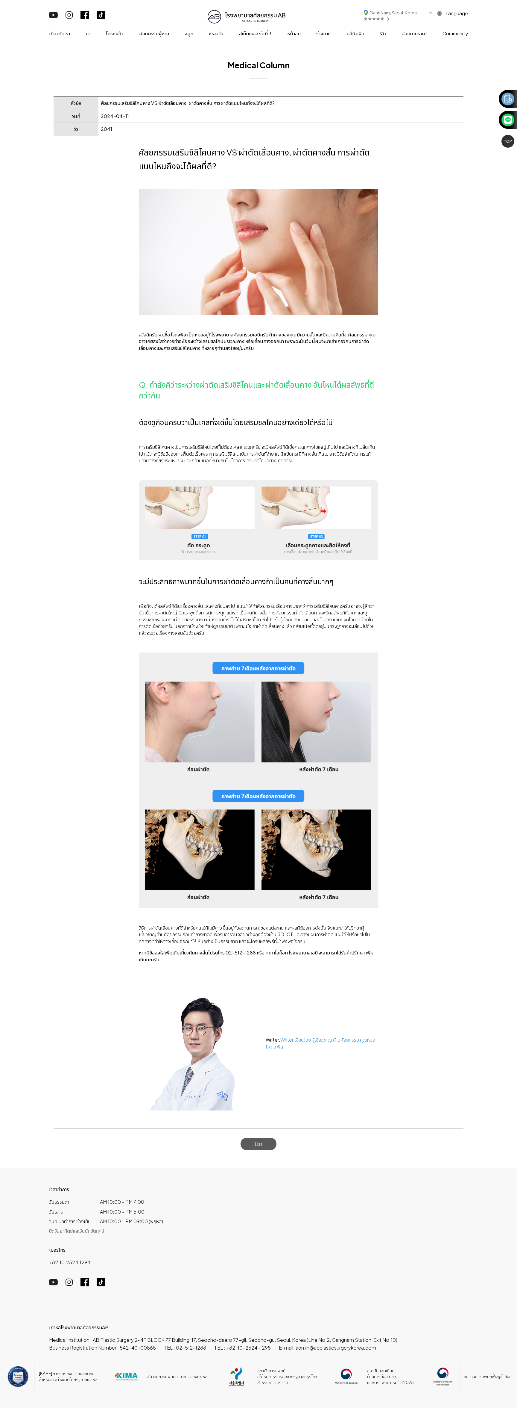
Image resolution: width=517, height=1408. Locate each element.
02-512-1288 (191, 1347)
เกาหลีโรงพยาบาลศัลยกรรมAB (79, 1327)
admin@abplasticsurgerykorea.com (336, 1347)
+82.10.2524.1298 (69, 1262)
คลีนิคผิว (355, 33)
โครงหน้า (114, 33)
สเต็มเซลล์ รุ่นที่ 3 (255, 33)
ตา (88, 33)
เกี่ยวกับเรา (59, 33)
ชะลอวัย (216, 33)
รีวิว (383, 33)
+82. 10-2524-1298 (248, 1347)
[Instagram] (69, 16)
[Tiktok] (101, 17)
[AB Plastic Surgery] (246, 15)
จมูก (189, 33)
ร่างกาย (323, 33)
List (258, 1144)
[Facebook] (84, 17)
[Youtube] (53, 16)
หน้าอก (294, 33)
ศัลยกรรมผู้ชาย (154, 33)
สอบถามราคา (414, 33)
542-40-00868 (138, 1347)
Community (455, 33)
